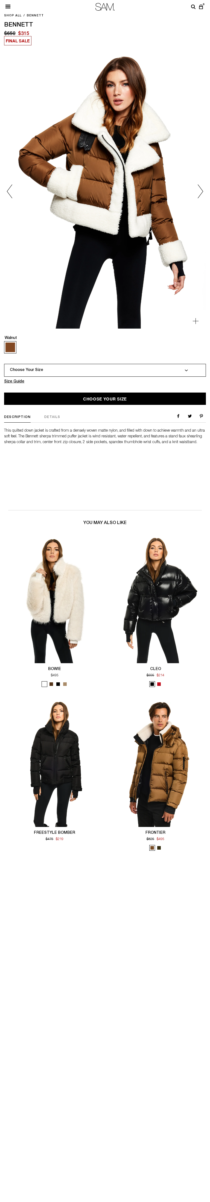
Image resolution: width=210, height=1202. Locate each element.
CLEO (155, 669)
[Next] (193, 191)
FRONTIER (155, 833)
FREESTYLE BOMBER (54, 833)
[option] (105, 191)
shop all (13, 15)
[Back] (17, 191)
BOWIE (54, 669)
